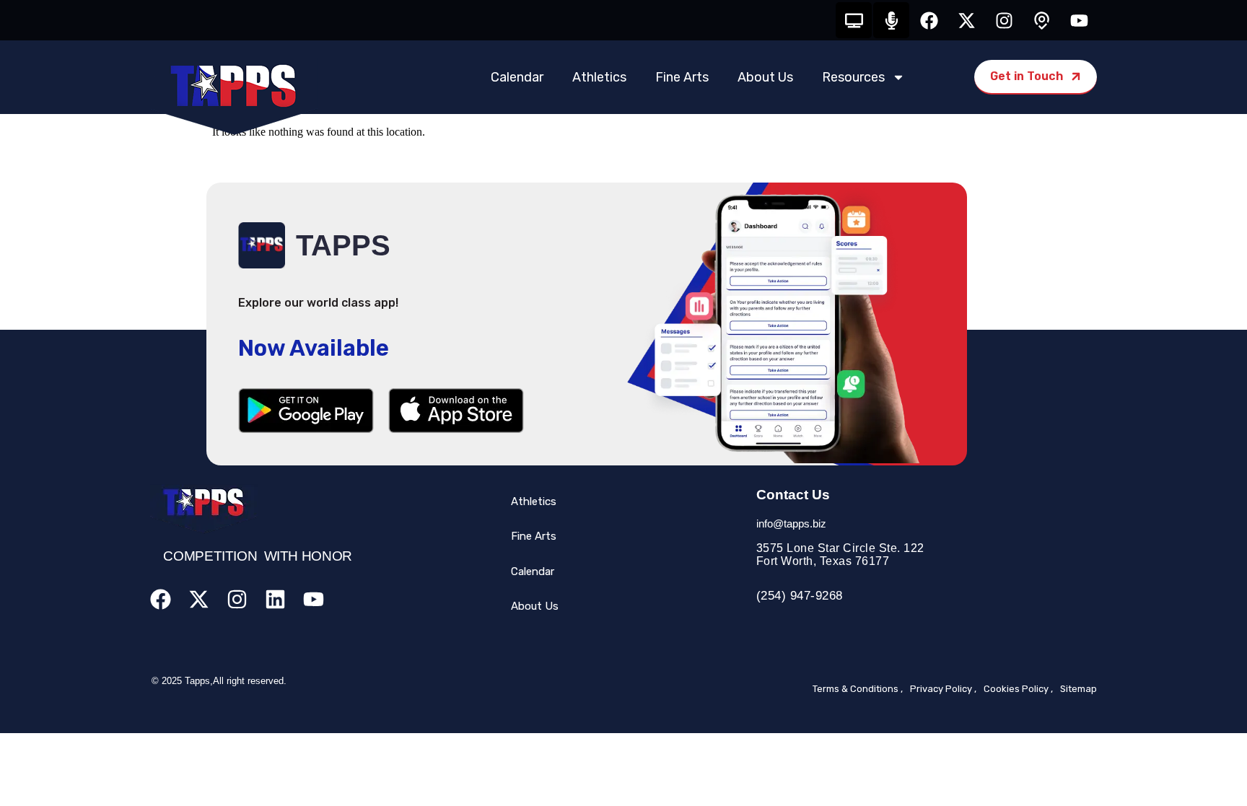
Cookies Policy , (1018, 688)
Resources (853, 77)
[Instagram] (1004, 20)
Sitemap (1078, 688)
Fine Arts (682, 77)
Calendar (517, 77)
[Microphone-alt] (891, 20)
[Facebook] (929, 20)
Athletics (599, 77)
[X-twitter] (966, 20)
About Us (765, 77)
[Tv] (854, 20)
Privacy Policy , (943, 688)
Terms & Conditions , (858, 688)
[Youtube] (1079, 20)
